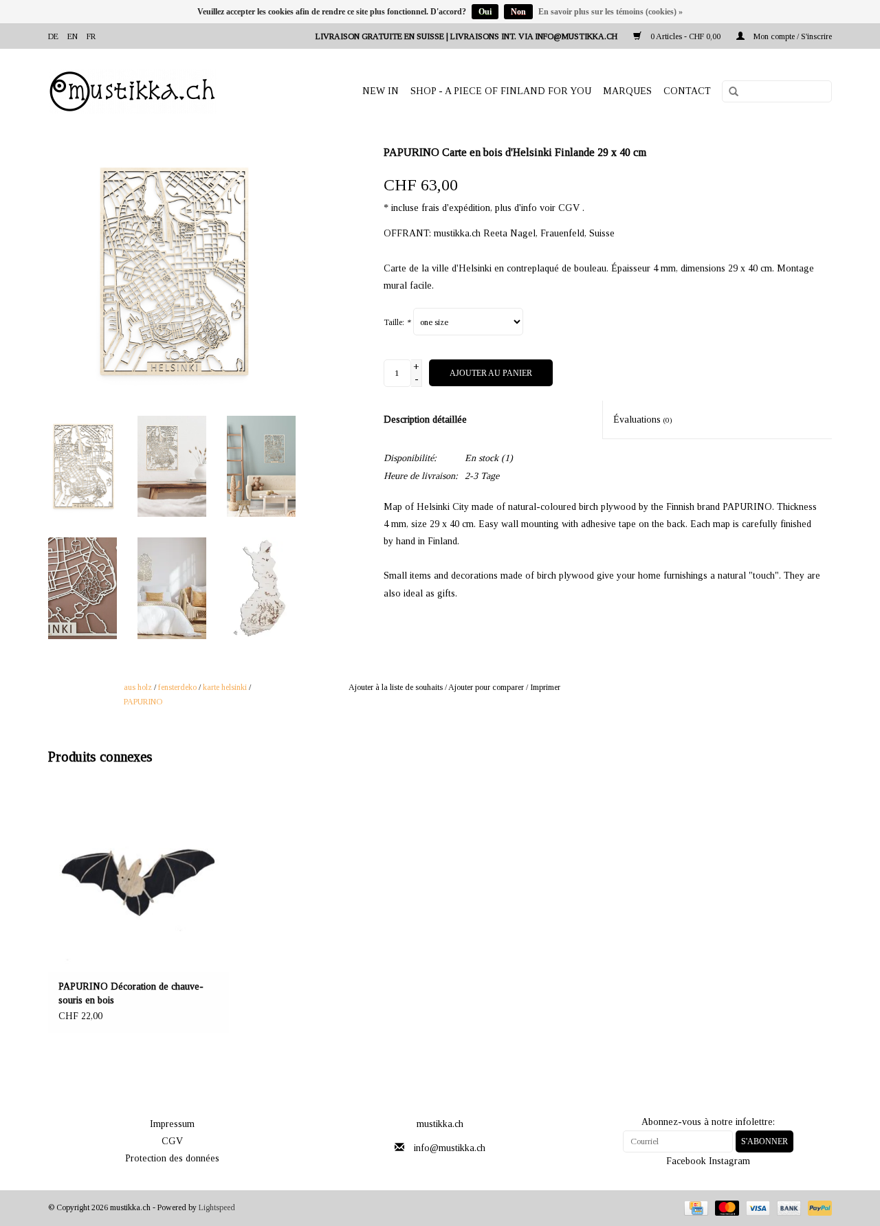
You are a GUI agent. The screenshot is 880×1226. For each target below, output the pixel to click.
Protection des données (172, 1158)
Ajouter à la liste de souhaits (396, 687)
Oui (485, 11)
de (53, 36)
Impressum (172, 1124)
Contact (687, 91)
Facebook (686, 1161)
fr (91, 36)
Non (518, 11)
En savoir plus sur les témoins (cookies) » (610, 11)
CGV (172, 1141)
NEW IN (380, 91)
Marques (627, 91)
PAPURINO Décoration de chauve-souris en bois (131, 993)
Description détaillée (425, 419)
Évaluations (642, 419)
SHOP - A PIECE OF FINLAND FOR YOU (500, 91)
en (72, 36)
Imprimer (545, 687)
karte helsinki (225, 687)
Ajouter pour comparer (487, 687)
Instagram (729, 1161)
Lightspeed (217, 1207)
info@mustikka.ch (449, 1148)
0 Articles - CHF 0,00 (685, 36)
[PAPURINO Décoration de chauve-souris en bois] (138, 877)
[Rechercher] (729, 92)
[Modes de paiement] (694, 1207)
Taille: (397, 322)
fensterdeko (177, 687)
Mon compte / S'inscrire (791, 36)
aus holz (138, 687)
